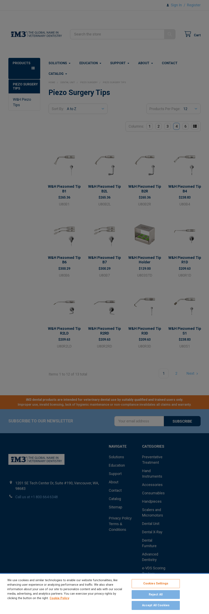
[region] (104, 594)
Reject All (156, 594)
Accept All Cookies (156, 605)
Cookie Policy (59, 598)
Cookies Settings (155, 583)
